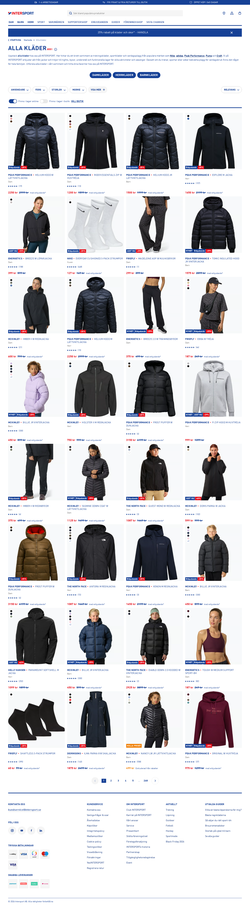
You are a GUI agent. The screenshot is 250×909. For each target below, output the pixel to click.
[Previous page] (95, 781)
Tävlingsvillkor (94, 846)
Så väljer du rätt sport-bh (218, 820)
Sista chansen (155, 22)
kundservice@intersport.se (24, 809)
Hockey (169, 831)
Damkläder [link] (100, 75)
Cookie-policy (94, 841)
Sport (41, 22)
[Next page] (155, 781)
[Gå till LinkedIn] (41, 830)
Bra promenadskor (215, 825)
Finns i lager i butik (59, 101)
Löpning (170, 815)
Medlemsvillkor (95, 836)
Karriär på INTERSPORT (139, 815)
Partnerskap (133, 852)
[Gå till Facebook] (32, 830)
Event (129, 862)
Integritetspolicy (95, 831)
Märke (76, 89)
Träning (170, 809)
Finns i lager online (28, 101)
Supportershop (77, 22)
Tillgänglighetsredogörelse (140, 857)
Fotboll (169, 825)
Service (130, 825)
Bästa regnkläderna (215, 815)
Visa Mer (96, 89)
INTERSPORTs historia (138, 846)
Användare (18, 89)
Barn (20, 22)
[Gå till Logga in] (232, 13)
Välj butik (77, 101)
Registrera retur (95, 868)
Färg (38, 89)
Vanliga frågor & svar (98, 815)
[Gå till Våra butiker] (224, 13)
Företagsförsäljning (136, 841)
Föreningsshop (133, 22)
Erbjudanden (99, 22)
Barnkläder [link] (149, 75)
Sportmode (171, 836)
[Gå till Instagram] (13, 830)
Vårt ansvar (132, 820)
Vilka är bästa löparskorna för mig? (223, 809)
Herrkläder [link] (124, 75)
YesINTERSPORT (95, 862)
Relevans (230, 89)
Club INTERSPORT (136, 809)
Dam (11, 22)
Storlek (57, 89)
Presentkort (132, 831)
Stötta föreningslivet (137, 836)
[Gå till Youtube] (22, 830)
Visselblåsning (94, 852)
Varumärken (56, 22)
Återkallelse (93, 820)
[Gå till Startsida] (21, 13)
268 (146, 780)
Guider (116, 22)
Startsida (15, 40)
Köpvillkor (92, 825)
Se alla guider (212, 836)
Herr (31, 22)
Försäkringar (94, 857)
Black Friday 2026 (175, 841)
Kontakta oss (94, 809)
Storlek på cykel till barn (217, 831)
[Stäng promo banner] (232, 33)
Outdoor (170, 820)
